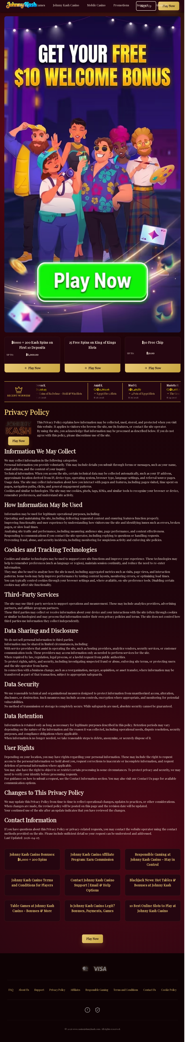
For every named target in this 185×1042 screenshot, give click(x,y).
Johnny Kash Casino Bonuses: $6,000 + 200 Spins (32, 857)
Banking (22, 5)
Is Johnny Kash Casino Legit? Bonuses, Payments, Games (92, 908)
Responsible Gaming (96, 990)
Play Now (34, 368)
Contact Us (149, 990)
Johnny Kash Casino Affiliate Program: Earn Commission (92, 857)
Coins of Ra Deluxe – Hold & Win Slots (39, 393)
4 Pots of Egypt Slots (122, 393)
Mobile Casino (96, 5)
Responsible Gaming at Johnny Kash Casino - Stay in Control (153, 859)
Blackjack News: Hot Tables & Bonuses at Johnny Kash (153, 882)
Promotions (121, 5)
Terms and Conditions (125, 990)
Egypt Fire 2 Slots (85, 393)
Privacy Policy (57, 990)
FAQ (10, 990)
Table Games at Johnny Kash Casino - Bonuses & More (32, 908)
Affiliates (75, 990)
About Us (162, 5)
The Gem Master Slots (161, 393)
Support (142, 5)
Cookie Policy (169, 990)
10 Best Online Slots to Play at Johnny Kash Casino (153, 908)
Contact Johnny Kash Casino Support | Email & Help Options (92, 885)
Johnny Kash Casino (66, 5)
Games (40, 5)
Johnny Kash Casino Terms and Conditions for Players (32, 882)
